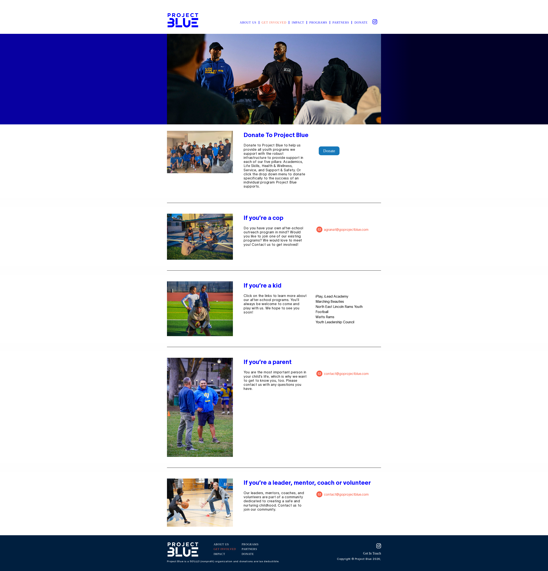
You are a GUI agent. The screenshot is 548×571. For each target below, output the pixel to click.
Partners (340, 22)
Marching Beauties (330, 301)
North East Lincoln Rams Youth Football (339, 309)
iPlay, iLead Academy (332, 296)
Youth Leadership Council (335, 322)
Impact (298, 22)
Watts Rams (325, 317)
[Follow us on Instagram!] (354, 546)
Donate (361, 22)
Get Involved (274, 22)
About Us (248, 22)
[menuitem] (248, 22)
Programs (318, 22)
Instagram (374, 21)
